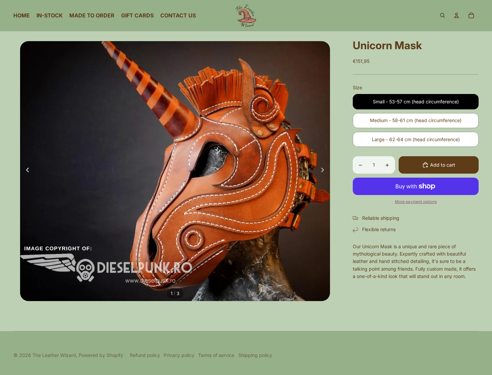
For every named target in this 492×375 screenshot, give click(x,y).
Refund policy (145, 355)
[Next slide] (324, 171)
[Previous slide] (25, 171)
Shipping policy (255, 355)
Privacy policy (179, 355)
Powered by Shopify (101, 355)
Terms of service (216, 355)
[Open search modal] (442, 15)
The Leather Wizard (54, 355)
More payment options (416, 201)
